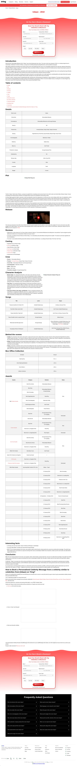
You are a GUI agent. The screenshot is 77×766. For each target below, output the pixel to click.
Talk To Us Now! (38, 52)
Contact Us (47, 749)
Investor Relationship (38, 751)
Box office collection (11, 99)
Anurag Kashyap (15, 261)
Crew (8, 94)
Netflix (18, 227)
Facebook (68, 751)
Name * (24, 31)
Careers (56, 751)
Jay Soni (60, 579)
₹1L (25, 48)
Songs (8, 96)
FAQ (46, 747)
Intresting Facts (10, 103)
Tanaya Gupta (65, 579)
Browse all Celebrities (59, 747)
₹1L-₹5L (30, 48)
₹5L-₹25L (37, 48)
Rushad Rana (55, 579)
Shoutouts (21, 1)
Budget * (24, 46)
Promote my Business (65, 1)
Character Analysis (11, 101)
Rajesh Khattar (43, 579)
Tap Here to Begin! (52, 5)
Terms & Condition (38, 747)
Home (7, 8)
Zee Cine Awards (13, 441)
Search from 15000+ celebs (54, 1)
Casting (8, 92)
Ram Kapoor (9, 249)
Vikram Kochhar (49, 579)
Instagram (68, 747)
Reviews (9, 90)
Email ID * (24, 41)
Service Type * (41, 41)
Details (8, 85)
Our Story (26, 747)
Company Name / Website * (43, 31)
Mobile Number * (42, 36)
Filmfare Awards (15, 401)
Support (31, 1)
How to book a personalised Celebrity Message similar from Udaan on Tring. (22, 106)
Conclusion (9, 105)
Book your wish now (20, 645)
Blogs (26, 751)
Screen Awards (14, 427)
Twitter (67, 753)
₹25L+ (43, 48)
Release (9, 88)
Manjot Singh (10, 250)
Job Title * (24, 36)
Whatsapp (68, 755)
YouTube (68, 749)
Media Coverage (28, 749)
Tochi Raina (60, 324)
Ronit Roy (9, 245)
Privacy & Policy (38, 749)
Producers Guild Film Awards (14, 463)
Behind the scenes (11, 97)
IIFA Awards (13, 459)
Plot (8, 87)
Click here (9, 586)
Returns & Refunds (58, 749)
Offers (46, 751)
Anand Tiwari (10, 252)
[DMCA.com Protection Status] (38, 763)
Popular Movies (12, 8)
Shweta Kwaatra (36, 579)
